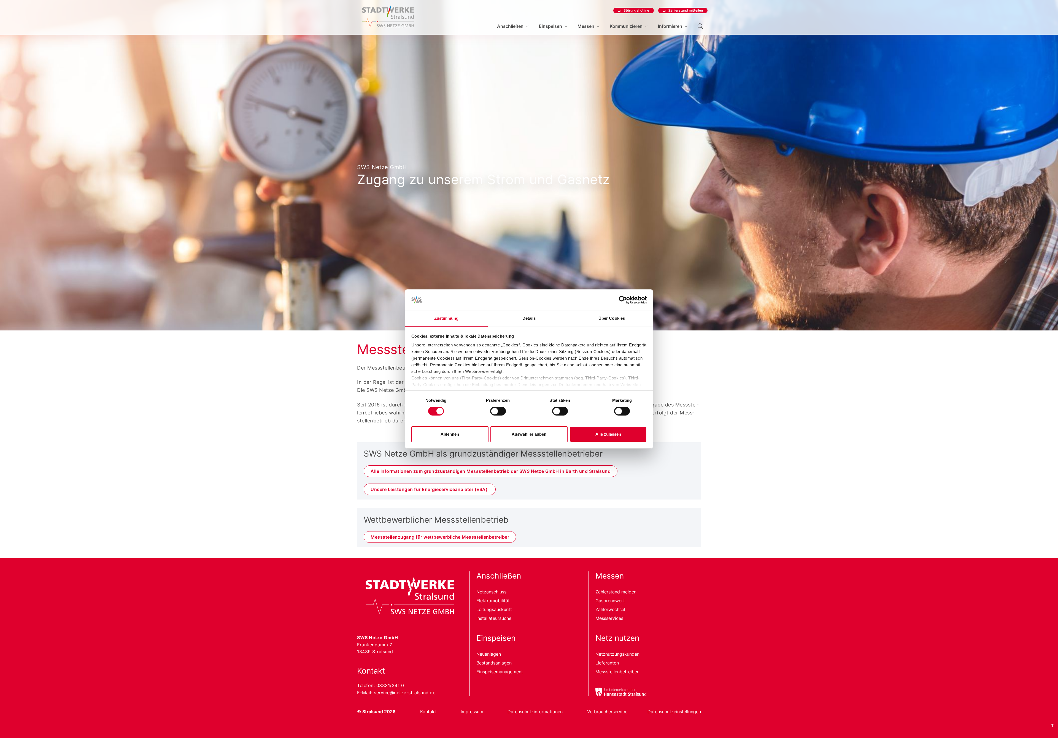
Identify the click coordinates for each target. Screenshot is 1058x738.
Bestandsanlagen (494, 663)
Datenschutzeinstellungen (674, 711)
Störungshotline (636, 10)
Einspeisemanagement (499, 671)
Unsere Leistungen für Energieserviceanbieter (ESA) (430, 489)
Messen (585, 26)
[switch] (498, 411)
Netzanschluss (491, 592)
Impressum (472, 711)
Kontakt (428, 711)
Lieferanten (607, 663)
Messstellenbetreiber (617, 671)
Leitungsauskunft (494, 609)
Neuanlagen (488, 654)
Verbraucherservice (607, 711)
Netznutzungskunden (617, 654)
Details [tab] (529, 318)
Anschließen (510, 26)
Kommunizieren (626, 26)
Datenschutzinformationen (535, 711)
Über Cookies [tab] (611, 318)
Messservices (609, 618)
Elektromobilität (493, 600)
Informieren (670, 26)
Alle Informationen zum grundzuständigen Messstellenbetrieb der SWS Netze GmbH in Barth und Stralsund (491, 471)
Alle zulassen (608, 434)
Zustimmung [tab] (446, 318)
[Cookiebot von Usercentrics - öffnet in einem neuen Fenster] (623, 300)
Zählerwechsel (610, 609)
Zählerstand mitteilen (685, 10)
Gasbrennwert (610, 600)
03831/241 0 (390, 685)
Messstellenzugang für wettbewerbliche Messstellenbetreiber (440, 537)
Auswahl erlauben (529, 434)
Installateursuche (493, 618)
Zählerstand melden (615, 592)
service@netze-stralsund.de (404, 692)
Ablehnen (450, 434)
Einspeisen (550, 26)
